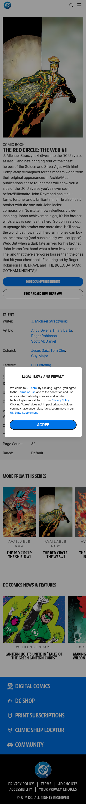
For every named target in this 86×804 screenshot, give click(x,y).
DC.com (31, 388)
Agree (43, 424)
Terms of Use (27, 392)
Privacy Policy (60, 400)
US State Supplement (24, 412)
